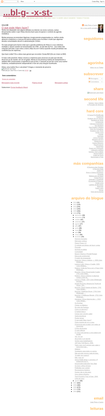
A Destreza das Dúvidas (95, 167)
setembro (78, 222)
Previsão (78, 247)
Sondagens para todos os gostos (86, 351)
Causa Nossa (98, 178)
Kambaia (100, 136)
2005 (75, 387)
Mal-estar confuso (81, 241)
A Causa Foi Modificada (95, 115)
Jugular (100, 134)
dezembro (78, 215)
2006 (75, 385)
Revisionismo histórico (82, 370)
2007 (75, 383)
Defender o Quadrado (96, 179)
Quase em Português (96, 148)
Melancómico (98, 141)
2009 (75, 211)
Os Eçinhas (79, 303)
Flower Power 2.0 (80, 243)
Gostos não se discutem (83, 372)
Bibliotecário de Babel (96, 176)
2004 (75, 389)
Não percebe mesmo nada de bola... (87, 353)
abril (76, 232)
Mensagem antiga (61, 83)
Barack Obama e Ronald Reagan (86, 254)
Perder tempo (79, 318)
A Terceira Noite (98, 169)
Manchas (100, 186)
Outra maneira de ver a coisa (84, 322)
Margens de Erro (97, 139)
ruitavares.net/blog (97, 150)
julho (77, 226)
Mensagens (94, 78)
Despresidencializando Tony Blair (86, 364)
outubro (77, 219)
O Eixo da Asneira (81, 328)
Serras (101, 190)
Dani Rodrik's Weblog (96, 127)
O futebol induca (80, 311)
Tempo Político (98, 153)
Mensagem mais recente (10, 83)
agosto (77, 224)
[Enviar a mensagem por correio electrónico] (30, 70)
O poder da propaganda (83, 258)
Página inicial (37, 83)
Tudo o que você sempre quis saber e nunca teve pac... (87, 346)
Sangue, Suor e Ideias (96, 103)
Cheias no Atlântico (81, 305)
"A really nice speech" (82, 355)
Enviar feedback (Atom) (19, 87)
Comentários (94, 82)
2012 (75, 204)
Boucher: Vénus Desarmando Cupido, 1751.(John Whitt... (87, 273)
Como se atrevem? (81, 309)
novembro (78, 217)
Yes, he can (79, 336)
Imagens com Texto (96, 131)
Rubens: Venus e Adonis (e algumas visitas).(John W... (87, 276)
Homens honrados (81, 239)
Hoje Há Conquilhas (96, 129)
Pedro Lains (99, 188)
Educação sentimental (82, 256)
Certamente (99, 122)
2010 (75, 209)
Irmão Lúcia (99, 132)
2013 (75, 202)
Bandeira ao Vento (97, 120)
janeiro (77, 381)
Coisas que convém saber (83, 314)
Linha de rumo (79, 378)
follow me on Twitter (96, 67)
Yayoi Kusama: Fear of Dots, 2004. (86, 376)
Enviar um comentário (8, 79)
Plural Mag (99, 146)
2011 (75, 207)
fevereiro (78, 237)
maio (77, 230)
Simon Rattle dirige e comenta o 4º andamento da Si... (86, 360)
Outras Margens (97, 143)
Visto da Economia (97, 192)
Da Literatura (99, 125)
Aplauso (77, 349)
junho (77, 228)
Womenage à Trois (97, 157)
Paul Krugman (98, 145)
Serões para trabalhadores (83, 341)
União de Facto (98, 155)
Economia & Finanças (96, 181)
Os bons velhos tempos (83, 366)
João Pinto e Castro (90, 25)
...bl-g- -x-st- (27, 12)
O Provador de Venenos (95, 105)
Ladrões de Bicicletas (96, 185)
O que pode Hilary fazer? (15, 27)
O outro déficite (80, 330)
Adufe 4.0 (100, 171)
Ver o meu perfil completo (88, 28)
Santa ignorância (80, 316)
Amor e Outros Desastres (94, 172)
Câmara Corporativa (96, 124)
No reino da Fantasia (82, 307)
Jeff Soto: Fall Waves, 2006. (84, 343)
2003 (75, 391)
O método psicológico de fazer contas (87, 245)
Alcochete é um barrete (82, 339)
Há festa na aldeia (81, 249)
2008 (75, 213)
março (77, 234)
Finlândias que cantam (82, 368)
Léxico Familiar (98, 138)
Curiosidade (79, 252)
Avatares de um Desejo (95, 118)
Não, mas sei (79, 357)
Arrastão (100, 174)
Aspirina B (99, 117)
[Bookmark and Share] (95, 93)
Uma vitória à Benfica (82, 374)
